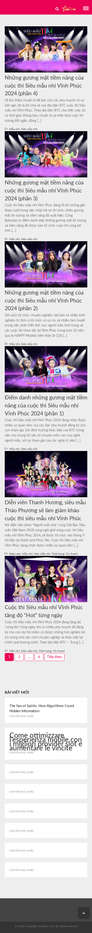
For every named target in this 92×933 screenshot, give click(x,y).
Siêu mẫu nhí (29, 129)
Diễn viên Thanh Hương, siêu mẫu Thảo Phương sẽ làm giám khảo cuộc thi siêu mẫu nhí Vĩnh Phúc (45, 510)
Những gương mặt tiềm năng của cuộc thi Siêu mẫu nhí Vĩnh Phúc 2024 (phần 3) (44, 190)
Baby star (15, 553)
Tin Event (72, 553)
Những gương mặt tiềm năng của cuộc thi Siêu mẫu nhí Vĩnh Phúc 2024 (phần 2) (44, 300)
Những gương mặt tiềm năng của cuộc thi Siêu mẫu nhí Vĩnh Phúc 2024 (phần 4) (44, 85)
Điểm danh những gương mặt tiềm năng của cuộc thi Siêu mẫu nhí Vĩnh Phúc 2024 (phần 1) (46, 405)
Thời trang (58, 553)
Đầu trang (84, 913)
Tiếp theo (54, 657)
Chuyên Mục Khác (21, 716)
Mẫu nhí (14, 129)
